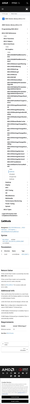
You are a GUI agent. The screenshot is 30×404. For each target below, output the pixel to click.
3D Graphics (11, 229)
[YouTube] (15, 373)
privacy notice (21, 392)
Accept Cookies (15, 401)
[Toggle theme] (27, 3)
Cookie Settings (15, 397)
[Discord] (23, 373)
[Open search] (18, 3)
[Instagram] (11, 373)
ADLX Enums (10, 333)
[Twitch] (27, 373)
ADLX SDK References (14, 227)
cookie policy (5, 394)
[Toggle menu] (2, 9)
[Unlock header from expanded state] (26, 9)
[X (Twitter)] (7, 373)
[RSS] (15, 376)
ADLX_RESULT (5, 239)
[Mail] (19, 376)
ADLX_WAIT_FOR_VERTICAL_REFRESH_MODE (13, 241)
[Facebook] (19, 373)
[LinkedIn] (3, 373)
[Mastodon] (11, 376)
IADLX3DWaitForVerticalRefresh (10, 231)
